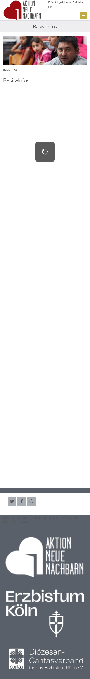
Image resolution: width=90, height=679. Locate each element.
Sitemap (23, 517)
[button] (12, 501)
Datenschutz (70, 517)
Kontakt (8, 517)
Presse (36, 517)
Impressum (51, 517)
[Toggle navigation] (83, 15)
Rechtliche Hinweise (16, 522)
